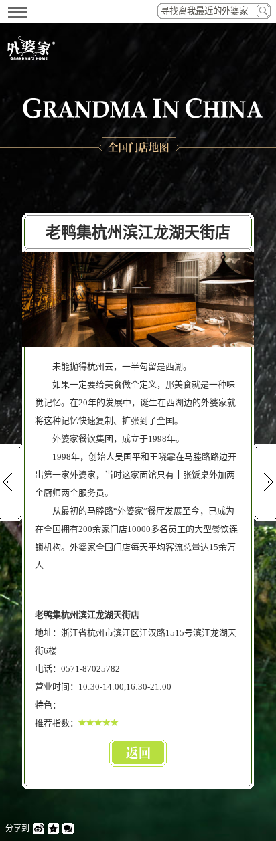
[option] (138, 299)
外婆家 (31, 48)
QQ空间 (53, 828)
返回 (138, 753)
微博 (38, 828)
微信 (68, 828)
